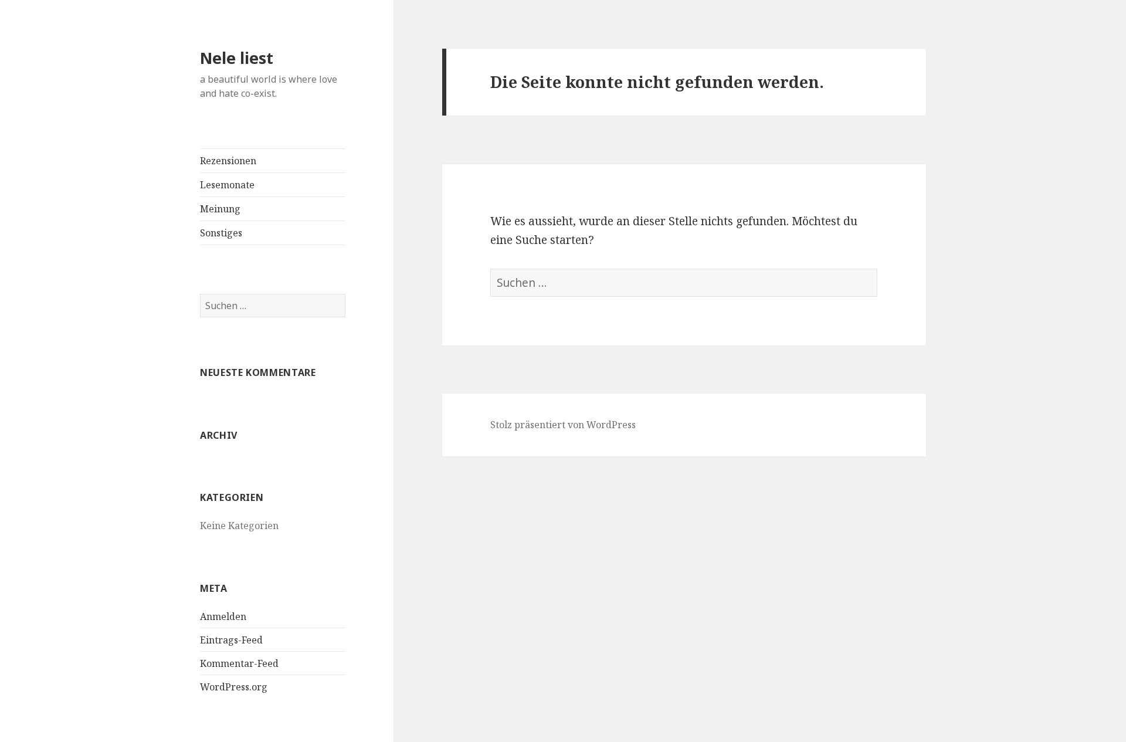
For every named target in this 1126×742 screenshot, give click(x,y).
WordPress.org (233, 686)
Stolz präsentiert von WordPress (563, 424)
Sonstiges (221, 232)
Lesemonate (227, 184)
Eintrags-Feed (231, 639)
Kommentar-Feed (239, 663)
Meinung (220, 208)
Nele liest (236, 58)
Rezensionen (228, 160)
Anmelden (223, 616)
